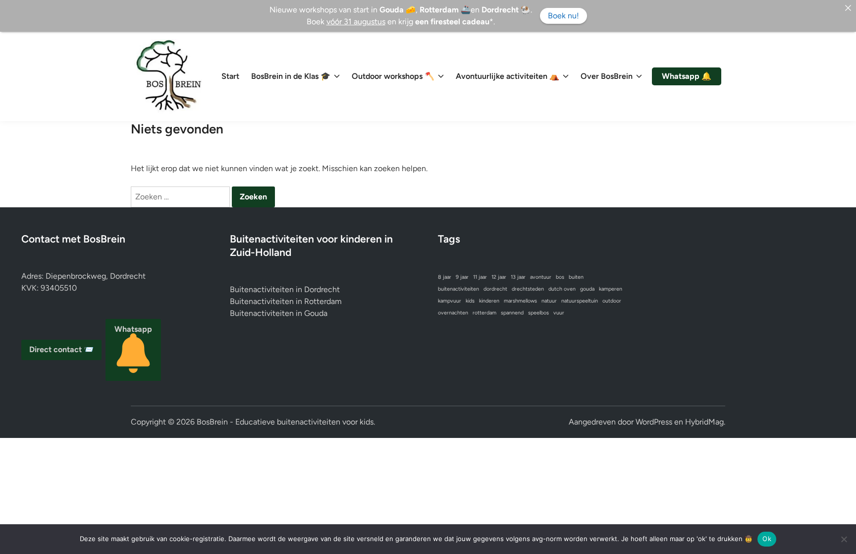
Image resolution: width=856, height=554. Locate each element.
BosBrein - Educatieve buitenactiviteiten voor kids (285, 422)
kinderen (489, 301)
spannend (512, 312)
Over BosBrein (607, 76)
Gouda (315, 313)
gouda (587, 289)
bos (560, 277)
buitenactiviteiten (458, 289)
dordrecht (495, 289)
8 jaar (444, 277)
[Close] (848, 8)
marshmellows (520, 301)
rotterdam (484, 312)
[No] (844, 539)
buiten (576, 277)
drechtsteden (528, 289)
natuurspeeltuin (579, 301)
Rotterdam (323, 301)
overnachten (453, 312)
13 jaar (518, 277)
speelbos (538, 312)
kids (470, 301)
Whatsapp (133, 329)
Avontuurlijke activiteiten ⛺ (507, 76)
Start (230, 76)
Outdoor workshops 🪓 (393, 76)
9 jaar (462, 277)
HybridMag (704, 422)
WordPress (654, 422)
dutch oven (562, 289)
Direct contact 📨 (61, 349)
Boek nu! (563, 15)
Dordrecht (322, 289)
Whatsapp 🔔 (686, 76)
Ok (766, 539)
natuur (549, 301)
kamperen (610, 289)
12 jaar (498, 277)
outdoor (611, 301)
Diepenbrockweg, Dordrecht (96, 276)
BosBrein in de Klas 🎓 (290, 76)
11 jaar (480, 277)
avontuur (540, 277)
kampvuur (449, 301)
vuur (558, 312)
